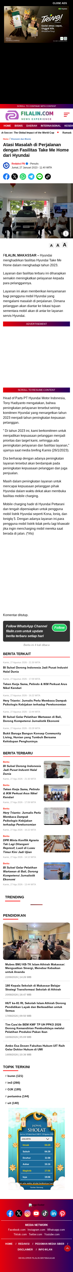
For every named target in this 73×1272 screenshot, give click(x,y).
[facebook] (10, 1216)
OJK (14, 1089)
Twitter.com (35, 1234)
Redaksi (23, 1243)
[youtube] (37, 1216)
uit (13, 1103)
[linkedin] (54, 1216)
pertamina (18, 1096)
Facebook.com (17, 1229)
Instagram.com (36, 1229)
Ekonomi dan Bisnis (21, 139)
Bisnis (19, 125)
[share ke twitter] (15, 178)
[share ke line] (40, 178)
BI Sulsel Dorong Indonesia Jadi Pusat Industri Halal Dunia (22, 770)
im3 (14, 1082)
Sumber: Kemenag (36, 1187)
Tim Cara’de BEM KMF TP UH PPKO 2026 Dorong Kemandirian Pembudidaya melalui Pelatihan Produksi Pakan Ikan (34, 1028)
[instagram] (28, 1216)
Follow (59, 627)
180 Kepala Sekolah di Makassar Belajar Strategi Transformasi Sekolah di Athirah (33, 987)
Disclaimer (25, 1249)
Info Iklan (45, 1249)
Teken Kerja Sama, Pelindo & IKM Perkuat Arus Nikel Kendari (21, 793)
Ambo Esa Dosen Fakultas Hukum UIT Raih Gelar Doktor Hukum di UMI (35, 1047)
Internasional (51, 125)
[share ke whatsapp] (24, 178)
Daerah (31, 125)
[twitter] (19, 1216)
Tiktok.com (20, 1234)
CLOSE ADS (60, 3)
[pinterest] (63, 1216)
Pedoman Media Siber (49, 1243)
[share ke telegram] (31, 178)
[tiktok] (45, 1216)
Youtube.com (52, 1234)
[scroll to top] (67, 1248)
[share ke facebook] (7, 178)
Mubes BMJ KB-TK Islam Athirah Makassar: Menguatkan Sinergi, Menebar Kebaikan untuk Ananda (35, 968)
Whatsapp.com (56, 1229)
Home (7, 125)
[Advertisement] (36, 576)
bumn (15, 1075)
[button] (51, 245)
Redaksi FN (18, 163)
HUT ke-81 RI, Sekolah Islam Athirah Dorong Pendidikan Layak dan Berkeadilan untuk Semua (35, 1006)
